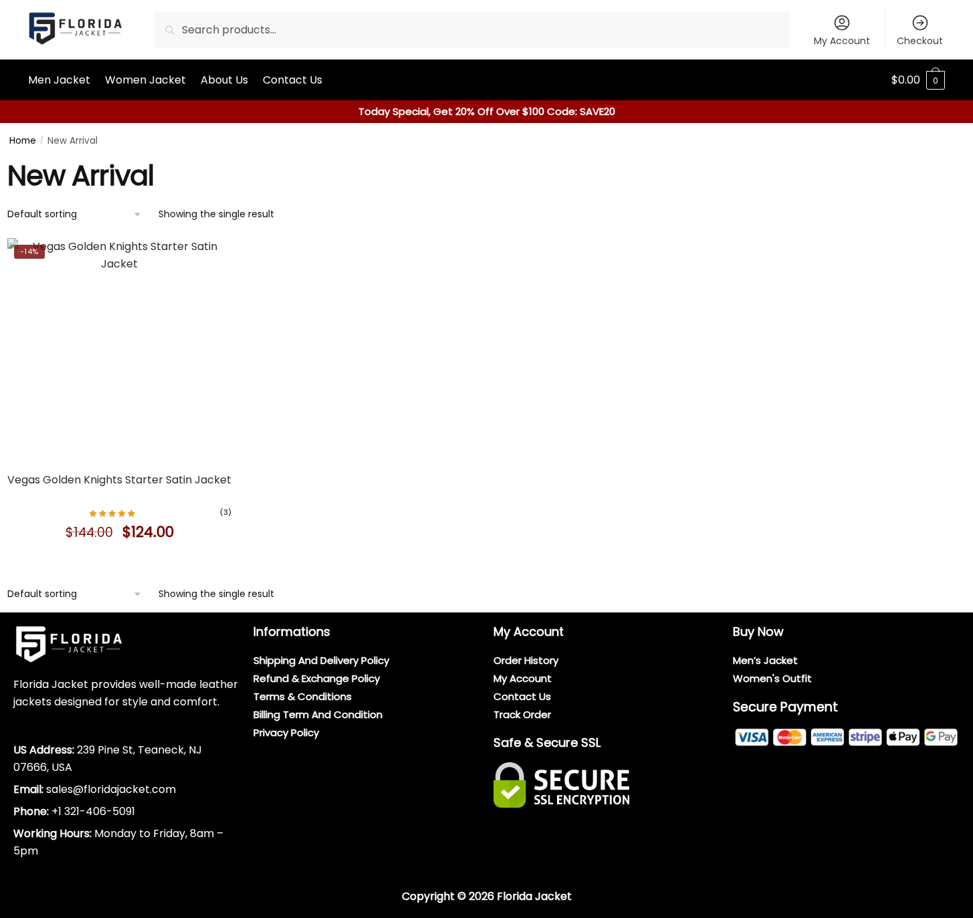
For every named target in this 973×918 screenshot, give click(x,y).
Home (22, 140)
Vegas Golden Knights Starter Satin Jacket (119, 479)
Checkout (920, 40)
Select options (119, 562)
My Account (842, 40)
